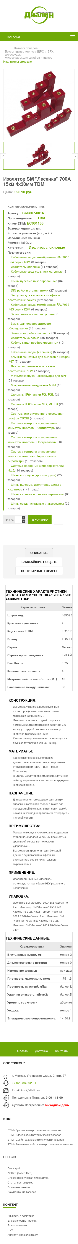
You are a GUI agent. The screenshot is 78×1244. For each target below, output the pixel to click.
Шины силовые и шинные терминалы (37, 494)
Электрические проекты (22, 1220)
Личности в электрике (21, 1216)
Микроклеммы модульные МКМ (33, 385)
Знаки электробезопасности (30, 333)
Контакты (61, 1051)
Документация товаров (22, 1192)
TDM (41, 218)
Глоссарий (14, 1168)
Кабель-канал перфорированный (34, 342)
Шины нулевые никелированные (33, 281)
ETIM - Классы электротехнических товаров (34, 1135)
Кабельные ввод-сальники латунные (36, 271)
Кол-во (9, 520)
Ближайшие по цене (39, 562)
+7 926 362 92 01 (24, 1083)
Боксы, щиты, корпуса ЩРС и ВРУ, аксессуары (29, 53)
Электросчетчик (17, 1225)
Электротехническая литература (28, 1177)
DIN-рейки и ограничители (29, 290)
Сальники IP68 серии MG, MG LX (34, 404)
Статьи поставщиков (20, 1182)
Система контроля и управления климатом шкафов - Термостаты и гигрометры (32, 456)
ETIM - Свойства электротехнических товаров (36, 1139)
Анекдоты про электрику (23, 1234)
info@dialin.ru (30, 1090)
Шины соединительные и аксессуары (37, 503)
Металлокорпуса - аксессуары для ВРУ (38, 375)
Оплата (22, 1051)
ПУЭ (10, 1230)
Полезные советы (19, 1187)
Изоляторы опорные (25, 266)
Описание (39, 553)
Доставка (41, 1051)
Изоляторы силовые (17, 61)
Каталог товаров (25, 47)
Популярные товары (39, 571)
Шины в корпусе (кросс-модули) (33, 475)
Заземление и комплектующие (32, 314)
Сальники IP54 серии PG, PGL (32, 394)
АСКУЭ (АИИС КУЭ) (20, 1173)
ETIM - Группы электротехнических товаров (34, 1130)
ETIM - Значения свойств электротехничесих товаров (40, 1144)
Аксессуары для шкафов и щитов (28, 57)
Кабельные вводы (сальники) (31, 352)
